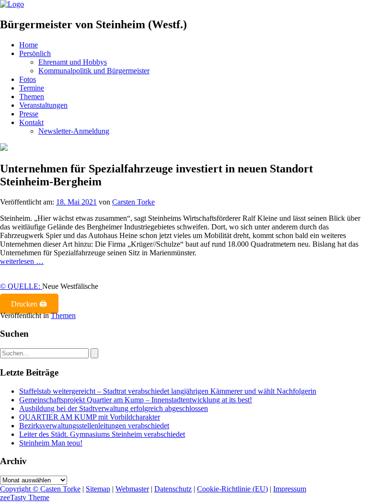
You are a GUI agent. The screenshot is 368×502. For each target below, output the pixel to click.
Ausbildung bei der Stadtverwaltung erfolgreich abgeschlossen (113, 408)
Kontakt (31, 122)
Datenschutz (173, 489)
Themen (31, 96)
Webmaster (132, 489)
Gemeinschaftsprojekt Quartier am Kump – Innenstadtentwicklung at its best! (135, 400)
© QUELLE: (21, 286)
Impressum (289, 489)
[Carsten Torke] (12, 4)
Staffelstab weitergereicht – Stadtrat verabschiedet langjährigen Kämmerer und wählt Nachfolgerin (167, 391)
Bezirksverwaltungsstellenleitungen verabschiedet (94, 426)
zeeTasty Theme (24, 497)
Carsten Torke (133, 202)
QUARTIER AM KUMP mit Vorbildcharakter (89, 417)
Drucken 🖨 (29, 304)
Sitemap (98, 489)
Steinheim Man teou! (50, 443)
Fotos (27, 79)
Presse (28, 114)
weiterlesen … (22, 261)
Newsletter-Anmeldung (73, 131)
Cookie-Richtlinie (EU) (232, 489)
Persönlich (35, 53)
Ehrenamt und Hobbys (72, 62)
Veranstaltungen (43, 105)
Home (28, 45)
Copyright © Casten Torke (40, 489)
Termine (31, 88)
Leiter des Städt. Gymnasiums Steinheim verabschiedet (102, 434)
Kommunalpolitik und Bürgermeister (94, 71)
